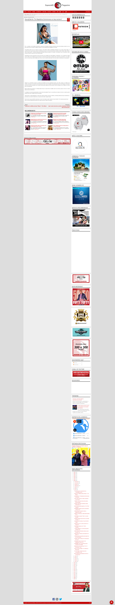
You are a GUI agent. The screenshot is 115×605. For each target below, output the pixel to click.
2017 (74, 565)
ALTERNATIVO (38, 11)
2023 (74, 476)
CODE (90, 602)
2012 (74, 572)
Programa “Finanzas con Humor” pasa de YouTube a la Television (80, 446)
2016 (74, 566)
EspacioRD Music (75, 439)
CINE (57, 11)
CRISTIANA (44, 11)
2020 (74, 480)
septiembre (77, 485)
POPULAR (29, 11)
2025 (74, 473)
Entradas (75, 362)
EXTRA (25, 11)
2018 (74, 564)
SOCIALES (49, 11)
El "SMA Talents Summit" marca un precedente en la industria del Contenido (83, 406)
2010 (74, 574)
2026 (74, 472)
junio (76, 489)
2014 (74, 569)
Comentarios (76, 364)
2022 (74, 477)
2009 (74, 576)
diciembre (76, 481)
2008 (74, 577)
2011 (74, 573)
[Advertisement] (81, 252)
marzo (76, 558)
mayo (76, 556)
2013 (74, 570)
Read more (33, 116)
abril (75, 557)
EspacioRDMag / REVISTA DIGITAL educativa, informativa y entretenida (42, 602)
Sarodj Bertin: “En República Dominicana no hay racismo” (43, 19)
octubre (76, 484)
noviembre (77, 483)
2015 (74, 568)
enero (76, 561)
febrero (76, 560)
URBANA (33, 11)
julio (75, 488)
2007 (74, 578)
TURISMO (54, 11)
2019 (74, 562)
